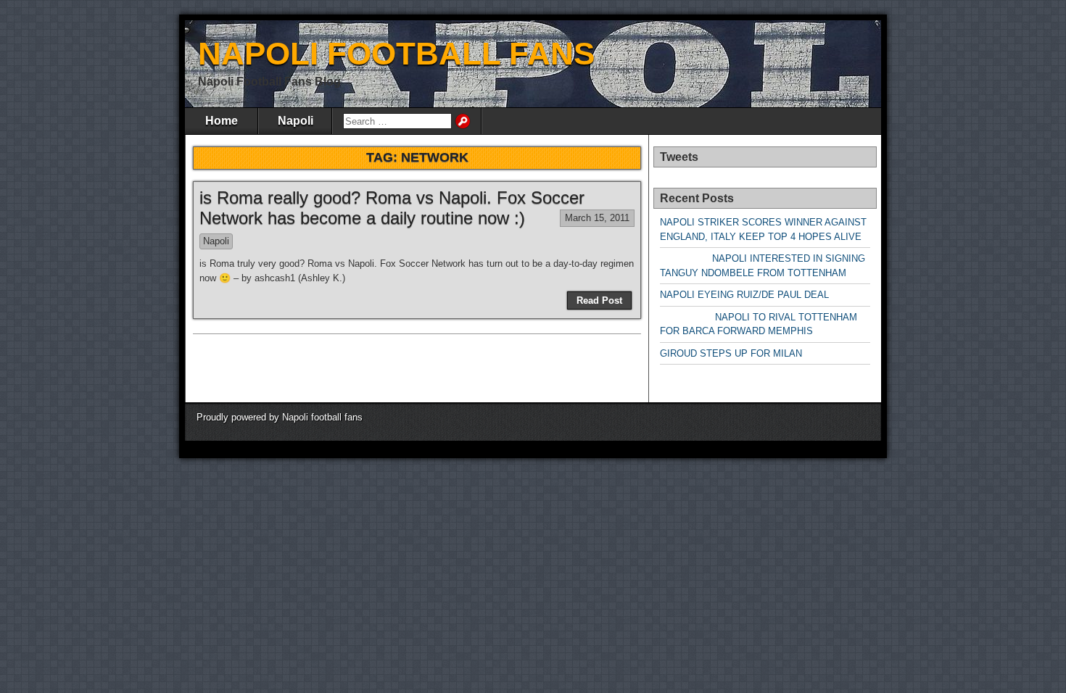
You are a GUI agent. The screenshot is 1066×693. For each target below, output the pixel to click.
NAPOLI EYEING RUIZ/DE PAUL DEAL (744, 294)
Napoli (295, 121)
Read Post (599, 300)
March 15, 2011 (597, 217)
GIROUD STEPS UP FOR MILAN (731, 353)
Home (221, 121)
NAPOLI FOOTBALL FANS (396, 53)
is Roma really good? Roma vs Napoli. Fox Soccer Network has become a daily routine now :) (391, 208)
